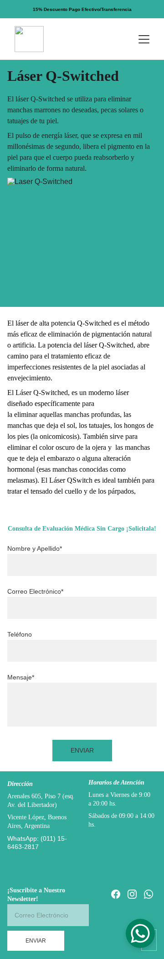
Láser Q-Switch (38, 392)
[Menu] (143, 39)
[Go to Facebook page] (115, 894)
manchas (76, 414)
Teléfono (19, 634)
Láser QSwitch (71, 480)
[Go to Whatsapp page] (148, 894)
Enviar (82, 750)
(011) (49, 838)
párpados (121, 491)
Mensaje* (20, 677)
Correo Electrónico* (35, 591)
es (97, 480)
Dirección (20, 783)
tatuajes (99, 425)
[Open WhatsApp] (140, 933)
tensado (41, 491)
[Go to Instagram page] (132, 894)
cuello (73, 491)
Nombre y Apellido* (34, 548)
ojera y (102, 447)
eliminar (25, 414)
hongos (134, 425)
